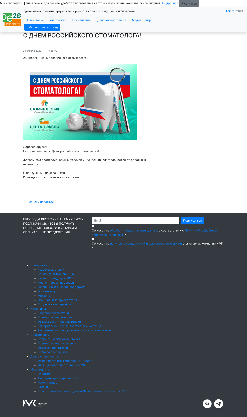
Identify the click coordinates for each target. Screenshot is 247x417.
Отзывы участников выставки (59, 321)
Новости (44, 374)
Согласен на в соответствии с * (154, 233)
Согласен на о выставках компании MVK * (157, 246)
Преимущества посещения (57, 343)
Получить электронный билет (59, 339)
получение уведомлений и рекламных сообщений (146, 243)
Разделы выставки (51, 269)
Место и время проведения (57, 282)
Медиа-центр (141, 20)
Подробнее (170, 3)
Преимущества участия (55, 317)
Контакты (44, 295)
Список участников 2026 (56, 274)
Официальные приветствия (57, 300)
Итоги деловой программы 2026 (61, 365)
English (230, 10)
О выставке (35, 20)
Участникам (58, 20)
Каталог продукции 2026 (56, 278)
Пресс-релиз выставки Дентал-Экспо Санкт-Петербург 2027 (82, 391)
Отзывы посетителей (53, 347)
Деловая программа (111, 20)
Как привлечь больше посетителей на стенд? (70, 326)
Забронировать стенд (42, 27)
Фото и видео (47, 382)
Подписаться (192, 220)
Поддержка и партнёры (55, 304)
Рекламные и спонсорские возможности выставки (74, 330)
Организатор (47, 291)
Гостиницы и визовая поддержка (62, 287)
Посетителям (81, 20)
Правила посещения (52, 352)
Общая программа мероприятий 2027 (65, 361)
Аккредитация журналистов (58, 378)
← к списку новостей (38, 202)
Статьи (43, 387)
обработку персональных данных (134, 230)
